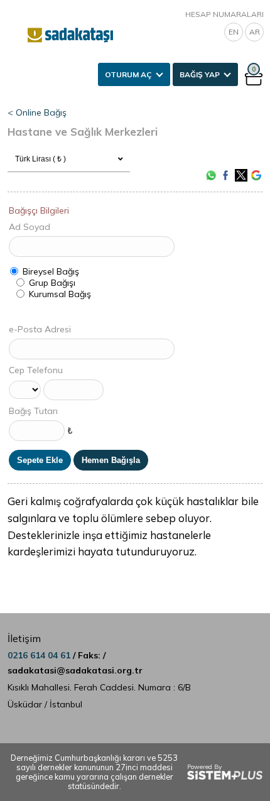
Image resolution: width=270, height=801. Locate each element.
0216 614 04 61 (40, 655)
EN (234, 31)
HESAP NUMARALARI (224, 14)
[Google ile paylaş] (256, 175)
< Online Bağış (37, 112)
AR (254, 31)
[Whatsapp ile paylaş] (211, 175)
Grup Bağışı (52, 282)
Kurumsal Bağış (60, 294)
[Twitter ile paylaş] (241, 175)
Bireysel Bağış (51, 271)
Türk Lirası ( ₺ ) (40, 159)
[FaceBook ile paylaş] (226, 175)
